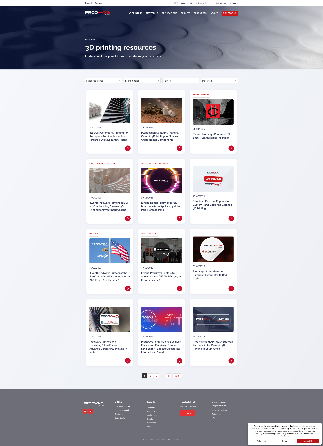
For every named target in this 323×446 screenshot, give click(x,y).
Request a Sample (122, 410)
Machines (205, 94)
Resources (200, 13)
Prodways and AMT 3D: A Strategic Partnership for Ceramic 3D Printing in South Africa (213, 345)
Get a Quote (120, 418)
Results (185, 13)
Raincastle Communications (172, 439)
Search (235, 3)
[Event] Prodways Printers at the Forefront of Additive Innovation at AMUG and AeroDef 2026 (109, 276)
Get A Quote (221, 3)
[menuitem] (183, 4)
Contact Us (229, 13)
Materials (152, 13)
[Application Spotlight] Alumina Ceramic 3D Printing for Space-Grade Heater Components (160, 136)
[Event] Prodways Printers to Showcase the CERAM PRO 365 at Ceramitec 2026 (161, 276)
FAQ (213, 418)
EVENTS (196, 94)
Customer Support (184, 3)
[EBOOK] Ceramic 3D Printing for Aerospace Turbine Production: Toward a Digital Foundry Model (108, 136)
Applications (169, 13)
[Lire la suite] (128, 148)
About (214, 13)
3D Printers (135, 13)
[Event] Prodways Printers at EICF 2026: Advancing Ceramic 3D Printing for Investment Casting (109, 206)
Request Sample (204, 3)
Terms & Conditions (220, 410)
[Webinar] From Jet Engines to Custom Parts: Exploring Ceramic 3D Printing (212, 205)
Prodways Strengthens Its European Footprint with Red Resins (210, 275)
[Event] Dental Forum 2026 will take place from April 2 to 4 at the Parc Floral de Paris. (160, 206)
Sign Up (187, 413)
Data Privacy (217, 414)
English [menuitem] (88, 3)
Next (176, 376)
